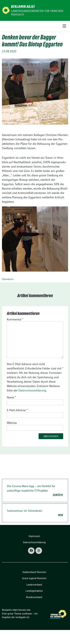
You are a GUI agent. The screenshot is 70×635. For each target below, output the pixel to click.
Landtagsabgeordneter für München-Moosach (37, 12)
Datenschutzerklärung (32, 390)
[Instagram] (38, 550)
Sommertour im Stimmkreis (35, 513)
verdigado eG (22, 617)
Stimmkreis (8, 279)
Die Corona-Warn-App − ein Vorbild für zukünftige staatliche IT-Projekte (35, 490)
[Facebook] (31, 550)
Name (11, 397)
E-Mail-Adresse (17, 410)
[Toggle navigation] (64, 26)
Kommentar (15, 319)
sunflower (27, 613)
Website (12, 423)
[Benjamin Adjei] (6, 10)
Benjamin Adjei (23, 6)
